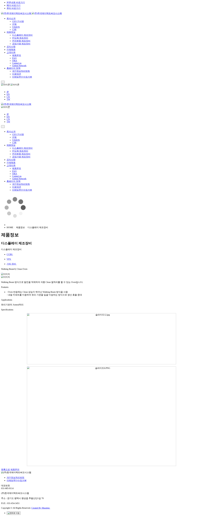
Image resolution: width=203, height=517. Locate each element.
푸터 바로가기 (13, 8)
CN (8, 97)
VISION (16, 27)
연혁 (14, 24)
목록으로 (5, 469)
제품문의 (16, 55)
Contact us (16, 63)
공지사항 (11, 46)
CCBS (10, 254)
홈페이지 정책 (13, 68)
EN (8, 94)
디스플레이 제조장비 (22, 35)
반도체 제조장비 (20, 38)
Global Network (19, 65)
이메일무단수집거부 (22, 77)
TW (8, 99)
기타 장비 (12, 264)
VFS (9, 259)
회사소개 (11, 18)
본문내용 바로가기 (16, 2)
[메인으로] (31, 13)
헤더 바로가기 (13, 5)
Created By (40, 508)
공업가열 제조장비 (21, 44)
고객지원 (11, 52)
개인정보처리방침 (21, 71)
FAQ (14, 58)
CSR (14, 29)
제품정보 (11, 32)
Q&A (14, 60)
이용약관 (16, 74)
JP (8, 92)
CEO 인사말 (18, 21)
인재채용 (11, 49)
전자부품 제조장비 (21, 41)
